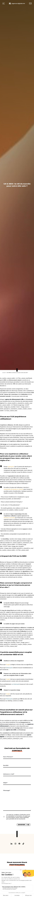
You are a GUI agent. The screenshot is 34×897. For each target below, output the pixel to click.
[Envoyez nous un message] (30, 3)
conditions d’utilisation (20, 814)
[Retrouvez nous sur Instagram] (15, 843)
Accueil (4, 372)
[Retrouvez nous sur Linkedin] (11, 843)
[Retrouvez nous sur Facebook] (19, 844)
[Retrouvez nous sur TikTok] (23, 843)
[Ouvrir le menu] (3, 3)
